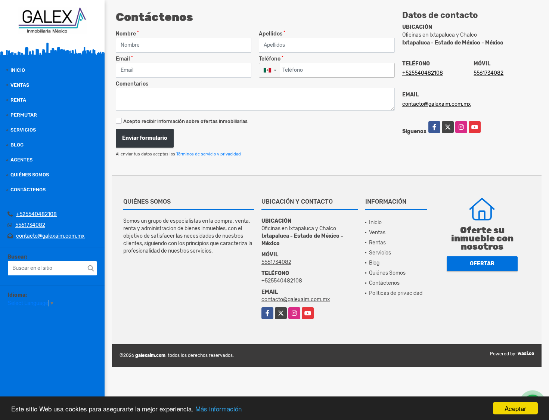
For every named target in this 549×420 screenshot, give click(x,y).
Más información (218, 408)
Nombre (127, 33)
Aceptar (515, 408)
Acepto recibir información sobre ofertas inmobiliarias (185, 121)
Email (124, 58)
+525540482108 (36, 214)
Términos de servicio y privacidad (208, 154)
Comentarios (132, 84)
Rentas (377, 243)
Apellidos (272, 33)
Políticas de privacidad (395, 293)
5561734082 (30, 225)
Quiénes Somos (29, 174)
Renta (18, 100)
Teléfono (271, 58)
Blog (17, 145)
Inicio (17, 70)
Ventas (19, 85)
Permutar (23, 115)
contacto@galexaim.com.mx (50, 236)
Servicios (23, 130)
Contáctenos (28, 189)
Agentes (21, 160)
